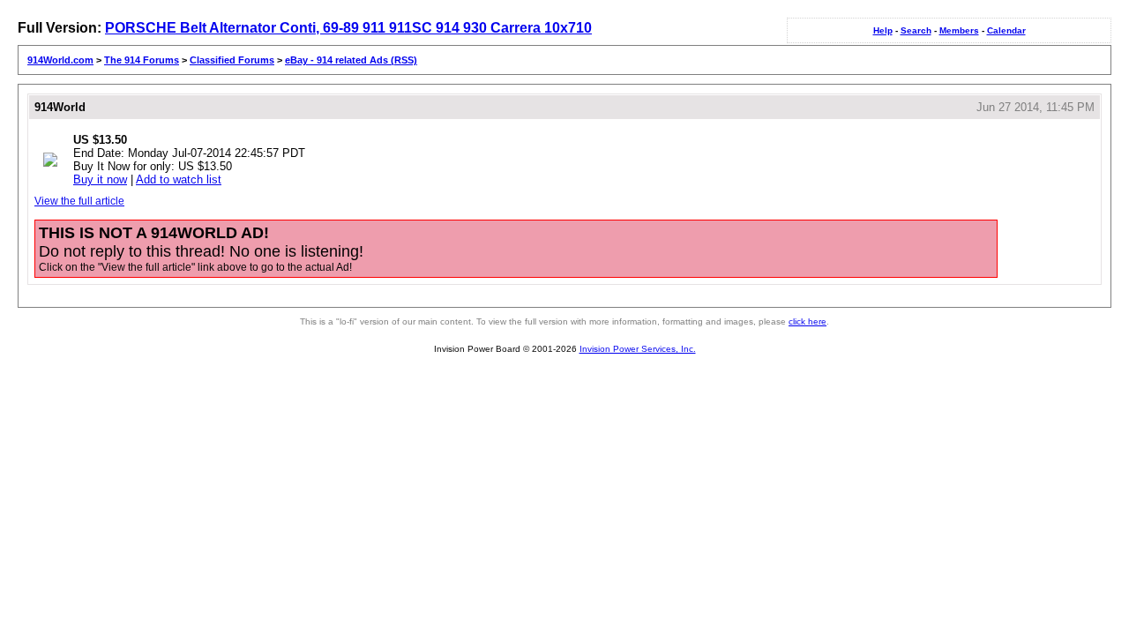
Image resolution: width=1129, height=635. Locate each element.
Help (883, 30)
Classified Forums (232, 60)
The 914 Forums (141, 60)
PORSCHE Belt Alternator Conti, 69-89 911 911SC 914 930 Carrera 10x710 (348, 27)
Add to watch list (178, 179)
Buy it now (100, 179)
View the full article (79, 201)
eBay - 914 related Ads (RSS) (351, 60)
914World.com (60, 60)
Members (959, 30)
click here (807, 321)
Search (916, 30)
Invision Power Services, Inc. (637, 349)
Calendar (1006, 30)
